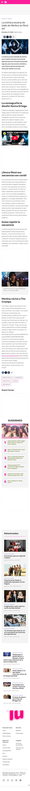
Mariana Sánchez (16, 703)
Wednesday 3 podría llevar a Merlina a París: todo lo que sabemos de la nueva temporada (13, 658)
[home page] (5, 2)
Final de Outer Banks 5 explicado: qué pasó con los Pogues (14, 582)
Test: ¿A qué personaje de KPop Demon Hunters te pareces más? (16, 458)
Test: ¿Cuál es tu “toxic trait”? (15, 481)
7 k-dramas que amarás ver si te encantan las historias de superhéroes (14, 632)
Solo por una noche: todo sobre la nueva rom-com (15, 474)
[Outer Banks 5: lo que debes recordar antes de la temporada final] (7, 670)
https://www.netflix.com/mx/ (10, 356)
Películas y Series (7, 18)
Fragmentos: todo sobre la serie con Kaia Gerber (14, 607)
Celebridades (18, 377)
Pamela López (16, 636)
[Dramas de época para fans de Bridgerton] (7, 697)
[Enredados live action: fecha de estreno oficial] (7, 684)
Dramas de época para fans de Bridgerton (19, 699)
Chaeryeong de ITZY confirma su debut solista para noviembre (16, 466)
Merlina (15, 381)
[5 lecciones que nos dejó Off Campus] (15, 546)
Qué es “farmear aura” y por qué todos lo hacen (16, 450)
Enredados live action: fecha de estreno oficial (18, 686)
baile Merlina (6, 384)
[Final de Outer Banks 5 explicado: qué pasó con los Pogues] (15, 570)
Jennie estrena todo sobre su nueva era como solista (16, 442)
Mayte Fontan (18, 32)
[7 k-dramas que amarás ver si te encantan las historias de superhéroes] (15, 620)
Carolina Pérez (16, 560)
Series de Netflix (7, 377)
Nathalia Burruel (17, 586)
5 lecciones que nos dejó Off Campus (14, 557)
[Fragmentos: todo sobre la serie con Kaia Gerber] (15, 596)
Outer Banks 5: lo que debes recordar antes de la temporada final (14, 673)
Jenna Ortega (6, 381)
